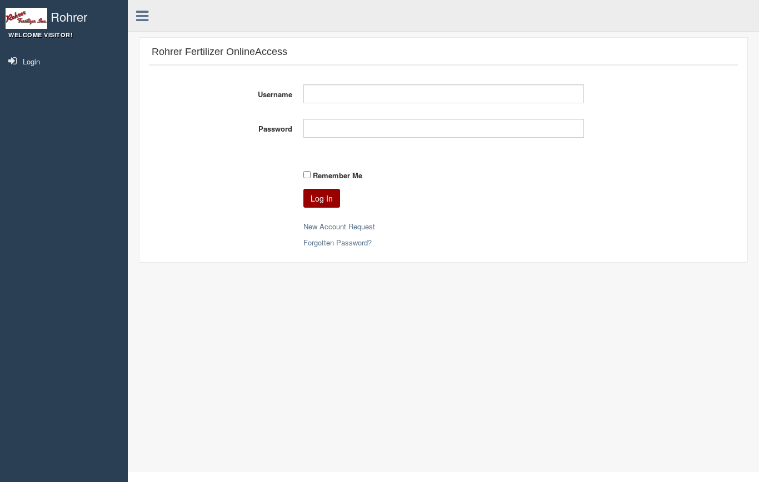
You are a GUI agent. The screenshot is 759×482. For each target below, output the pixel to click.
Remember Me (337, 175)
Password (275, 128)
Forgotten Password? (337, 242)
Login (31, 61)
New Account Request (339, 226)
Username (275, 94)
